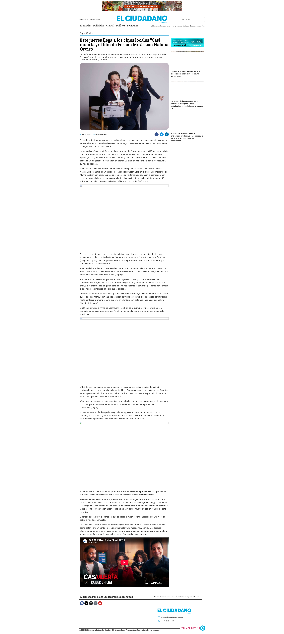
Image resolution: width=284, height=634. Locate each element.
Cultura (186, 26)
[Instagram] (91, 603)
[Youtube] (100, 603)
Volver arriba (190, 627)
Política (120, 25)
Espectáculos (195, 26)
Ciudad (110, 25)
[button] (157, 134)
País (203, 26)
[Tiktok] (96, 603)
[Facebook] (82, 603)
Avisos (169, 26)
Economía (132, 25)
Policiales (98, 25)
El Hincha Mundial (158, 26)
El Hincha (85, 25)
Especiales (177, 26)
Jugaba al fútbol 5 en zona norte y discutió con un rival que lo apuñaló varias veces (185, 73)
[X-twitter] (86, 603)
